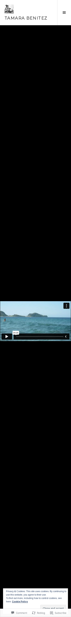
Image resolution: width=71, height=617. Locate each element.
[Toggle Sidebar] (64, 12)
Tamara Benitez (26, 18)
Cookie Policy (20, 601)
